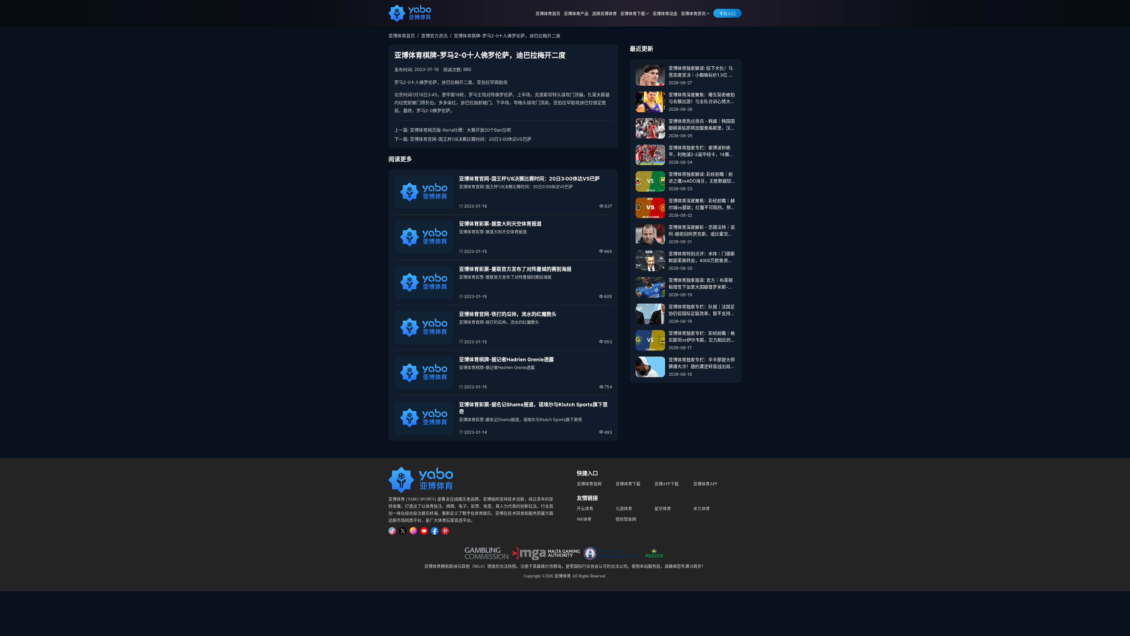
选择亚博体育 (604, 13)
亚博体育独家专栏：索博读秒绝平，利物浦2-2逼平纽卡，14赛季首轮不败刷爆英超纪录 (701, 151)
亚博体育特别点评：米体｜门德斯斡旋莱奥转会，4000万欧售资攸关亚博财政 (702, 257)
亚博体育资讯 (693, 13)
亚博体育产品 (576, 13)
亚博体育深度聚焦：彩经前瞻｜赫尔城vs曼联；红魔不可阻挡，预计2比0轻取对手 (702, 204)
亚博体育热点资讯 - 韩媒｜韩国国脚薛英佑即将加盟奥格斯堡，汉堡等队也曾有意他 (702, 124)
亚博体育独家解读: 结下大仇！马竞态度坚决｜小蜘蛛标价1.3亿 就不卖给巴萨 (701, 71)
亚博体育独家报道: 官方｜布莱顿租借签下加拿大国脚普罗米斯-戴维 (701, 283)
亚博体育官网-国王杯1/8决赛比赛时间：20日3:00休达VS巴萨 (470, 139)
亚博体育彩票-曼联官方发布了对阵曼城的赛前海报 (515, 269)
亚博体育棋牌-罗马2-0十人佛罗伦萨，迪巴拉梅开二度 (507, 36)
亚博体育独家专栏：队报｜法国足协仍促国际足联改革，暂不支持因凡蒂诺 (702, 310)
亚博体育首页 (548, 13)
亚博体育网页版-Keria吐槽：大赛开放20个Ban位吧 (460, 130)
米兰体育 (701, 508)
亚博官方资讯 (434, 36)
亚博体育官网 (589, 484)
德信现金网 (626, 519)
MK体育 (584, 519)
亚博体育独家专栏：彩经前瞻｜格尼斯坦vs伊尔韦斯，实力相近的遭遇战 (702, 336)
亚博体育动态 (665, 13)
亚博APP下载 (666, 484)
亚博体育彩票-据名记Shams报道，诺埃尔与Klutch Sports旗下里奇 (533, 408)
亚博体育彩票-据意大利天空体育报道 (500, 224)
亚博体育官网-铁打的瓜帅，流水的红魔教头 (507, 314)
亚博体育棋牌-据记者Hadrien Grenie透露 (506, 359)
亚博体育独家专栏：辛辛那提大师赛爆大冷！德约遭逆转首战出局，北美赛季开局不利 (702, 363)
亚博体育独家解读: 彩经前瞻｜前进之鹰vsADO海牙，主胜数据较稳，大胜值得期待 (701, 177)
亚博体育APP (705, 484)
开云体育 (585, 508)
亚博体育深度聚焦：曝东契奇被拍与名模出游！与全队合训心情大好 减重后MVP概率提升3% (702, 98)
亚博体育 (432, 566)
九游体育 (624, 508)
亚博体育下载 (628, 484)
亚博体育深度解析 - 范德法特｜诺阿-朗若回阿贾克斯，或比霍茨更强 (702, 230)
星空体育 (662, 508)
